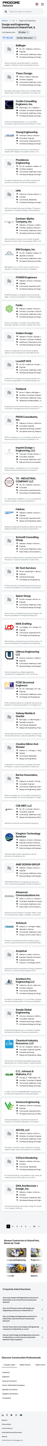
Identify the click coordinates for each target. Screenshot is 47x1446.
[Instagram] (16, 1415)
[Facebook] (7, 1415)
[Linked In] (3, 1415)
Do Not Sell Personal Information (12, 1432)
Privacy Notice (6, 1424)
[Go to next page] (38, 1226)
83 (34, 1226)
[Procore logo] (11, 2)
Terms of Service (7, 1428)
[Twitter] (11, 1415)
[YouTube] (21, 1415)
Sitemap (4, 1436)
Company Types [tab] (9, 1365)
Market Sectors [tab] (25, 1365)
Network (8, 6)
